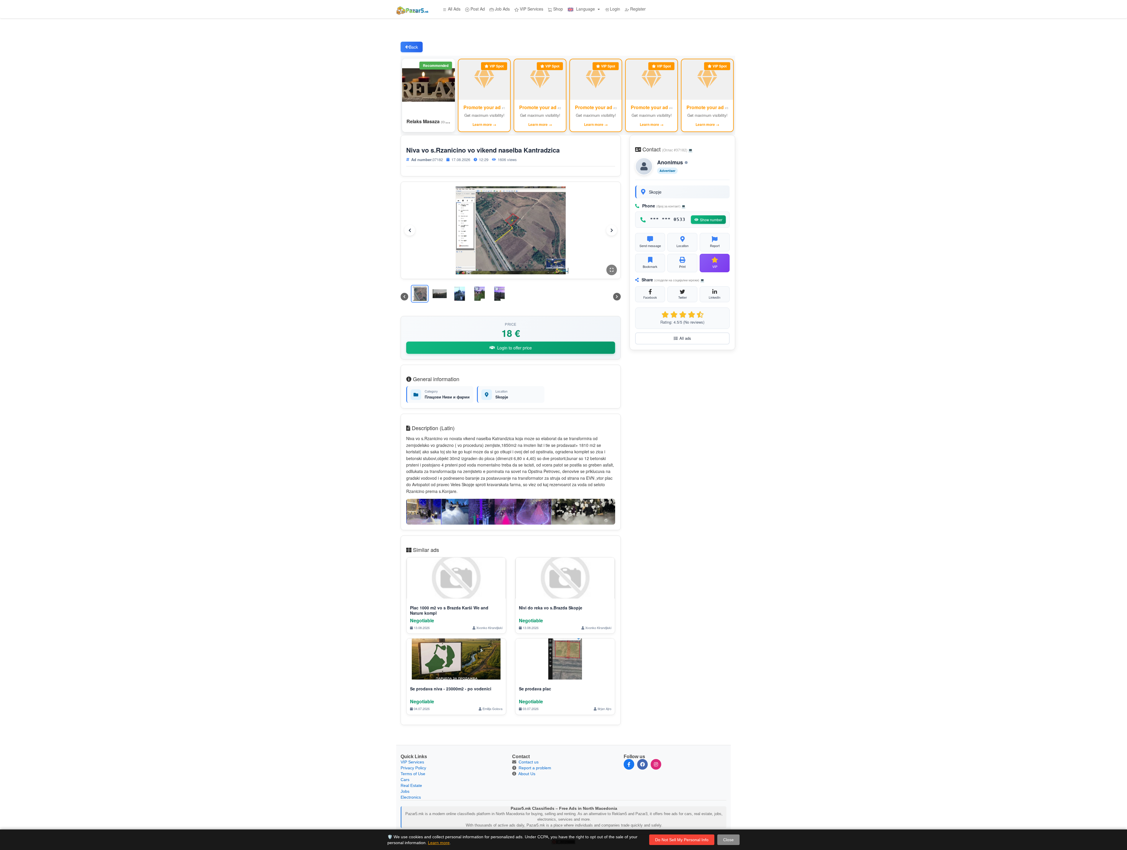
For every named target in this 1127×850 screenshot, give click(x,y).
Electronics (411, 797)
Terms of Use (413, 773)
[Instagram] (656, 764)
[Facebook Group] (642, 764)
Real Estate (411, 785)
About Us (526, 773)
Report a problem (535, 767)
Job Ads (502, 9)
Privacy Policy (413, 767)
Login (614, 9)
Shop (557, 9)
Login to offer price (514, 348)
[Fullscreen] (611, 270)
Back (413, 47)
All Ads (453, 9)
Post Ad (477, 9)
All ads (685, 338)
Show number (711, 219)
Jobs (405, 791)
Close (728, 839)
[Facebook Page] (629, 764)
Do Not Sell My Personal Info (681, 839)
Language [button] (585, 9)
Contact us (529, 762)
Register (637, 9)
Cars (405, 779)
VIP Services (531, 9)
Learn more (439, 842)
